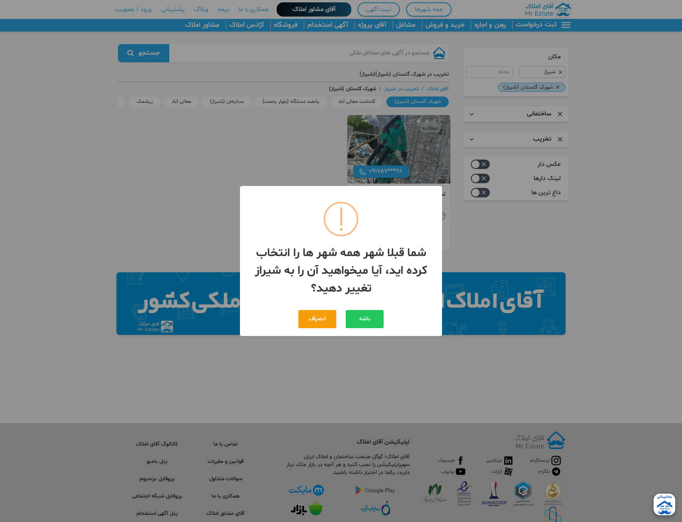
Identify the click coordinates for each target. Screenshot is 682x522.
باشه (365, 319)
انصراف (317, 319)
